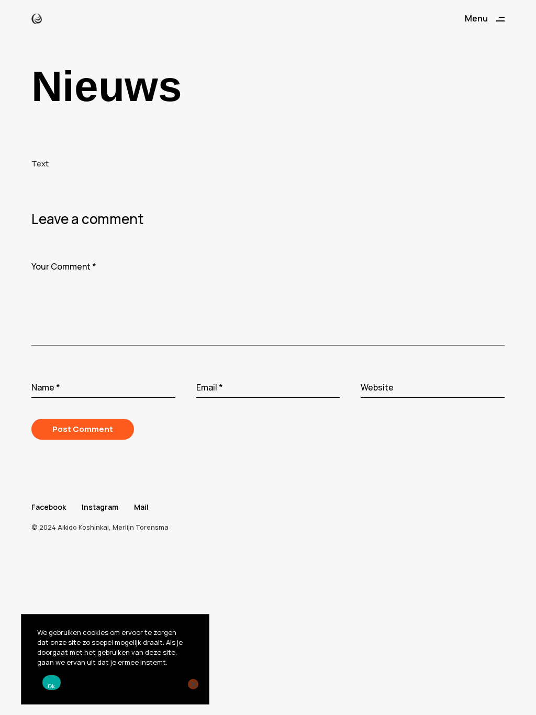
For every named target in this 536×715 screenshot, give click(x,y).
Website (377, 387)
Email (209, 387)
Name (45, 387)
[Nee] (193, 684)
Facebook (48, 507)
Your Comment (63, 266)
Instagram (100, 507)
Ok (51, 686)
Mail (141, 507)
